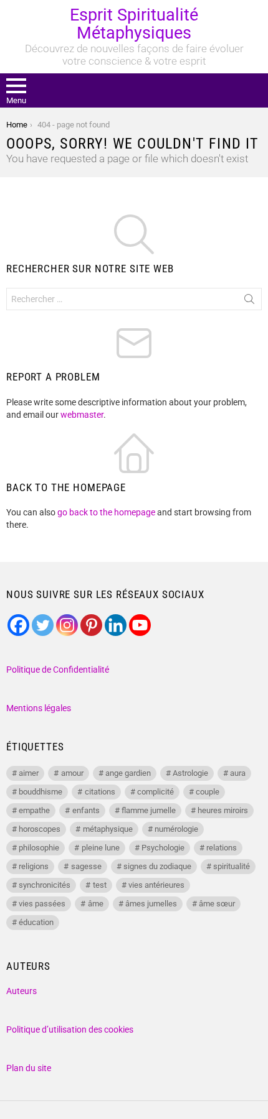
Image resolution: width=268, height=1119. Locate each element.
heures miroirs (223, 810)
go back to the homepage (106, 512)
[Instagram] (67, 625)
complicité (155, 791)
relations (221, 847)
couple (207, 791)
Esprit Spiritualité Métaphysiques (134, 24)
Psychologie (162, 847)
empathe (34, 810)
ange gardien (128, 773)
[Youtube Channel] (140, 625)
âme (95, 903)
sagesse (86, 866)
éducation (36, 922)
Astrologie (190, 773)
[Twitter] (43, 625)
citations (100, 791)
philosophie (39, 847)
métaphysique (108, 829)
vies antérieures (156, 885)
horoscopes (39, 829)
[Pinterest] (91, 625)
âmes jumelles (151, 903)
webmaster (81, 415)
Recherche (249, 301)
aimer (29, 773)
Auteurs (21, 991)
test (100, 885)
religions (34, 866)
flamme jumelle (149, 810)
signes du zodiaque (157, 866)
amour (72, 773)
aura (238, 773)
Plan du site (28, 1068)
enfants (86, 810)
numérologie (176, 829)
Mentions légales (38, 708)
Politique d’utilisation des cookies (69, 1029)
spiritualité (231, 866)
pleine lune (101, 847)
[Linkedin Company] (116, 625)
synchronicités (44, 885)
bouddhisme (40, 791)
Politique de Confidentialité (57, 670)
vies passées (42, 903)
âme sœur (217, 903)
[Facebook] (18, 625)
